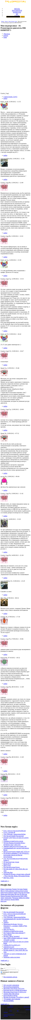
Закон (2, 897)
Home (2, 21)
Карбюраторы (15, 896)
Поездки (21, 892)
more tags (3, 901)
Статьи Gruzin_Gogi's (10, 96)
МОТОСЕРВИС (8, 1000)
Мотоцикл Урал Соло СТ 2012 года (14, 992)
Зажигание (8, 897)
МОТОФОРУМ (17, 10)
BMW (17, 899)
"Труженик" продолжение (11, 999)
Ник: (3, 968)
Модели (24, 894)
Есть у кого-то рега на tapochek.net (14, 830)
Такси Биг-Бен (8, 872)
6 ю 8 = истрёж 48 (9, 832)
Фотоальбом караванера (11, 987)
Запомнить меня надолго (10, 972)
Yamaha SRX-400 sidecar (11, 993)
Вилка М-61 (7, 863)
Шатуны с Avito (8, 877)
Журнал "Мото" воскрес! (11, 936)
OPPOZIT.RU (27, 1007)
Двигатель (6, 34)
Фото (2, 891)
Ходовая (20, 889)
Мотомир (11, 894)
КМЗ (22, 896)
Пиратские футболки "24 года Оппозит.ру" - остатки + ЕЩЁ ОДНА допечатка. (15, 925)
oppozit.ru (7, 899)
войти (5, 98)
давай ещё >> (5, 881)
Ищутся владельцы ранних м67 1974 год (16, 851)
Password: (4, 970)
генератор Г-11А (8, 947)
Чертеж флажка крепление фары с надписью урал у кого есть (14, 843)
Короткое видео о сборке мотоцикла (15, 990)
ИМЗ (25, 896)
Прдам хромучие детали (11, 862)
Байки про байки (24, 897)
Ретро (6, 892)
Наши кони (4, 894)
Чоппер (14, 889)
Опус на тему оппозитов (11, 985)
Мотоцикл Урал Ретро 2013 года (13, 988)
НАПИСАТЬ (17, 12)
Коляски (8, 896)
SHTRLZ (28, 1009)
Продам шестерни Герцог (11, 867)
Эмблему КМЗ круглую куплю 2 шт (15, 846)
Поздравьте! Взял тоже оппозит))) (14, 933)
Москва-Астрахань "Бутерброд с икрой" (16, 997)
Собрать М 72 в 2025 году (11, 945)
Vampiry (6, 922)
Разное (15, 892)
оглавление (10, 1007)
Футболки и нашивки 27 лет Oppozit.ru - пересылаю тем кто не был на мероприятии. (16, 855)
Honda (13, 899)
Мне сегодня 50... (9, 929)
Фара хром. (7, 865)
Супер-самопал (9, 891)
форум (11, 1005)
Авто (2, 899)
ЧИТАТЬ (17, 9)
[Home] (15, 2)
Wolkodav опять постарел (11, 957)
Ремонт (5, 35)
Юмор (3, 889)
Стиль (26, 891)
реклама (6, 1016)
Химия (25, 889)
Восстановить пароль (10, 977)
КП (17, 14)
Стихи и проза (19, 891)
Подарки (26, 892)
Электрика (8, 889)
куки (10, 1010)
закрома (6, 1012)
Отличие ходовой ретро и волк (13, 841)
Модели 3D (18, 894)
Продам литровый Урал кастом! (13, 836)
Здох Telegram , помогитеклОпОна (14, 834)
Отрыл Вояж (7, 934)
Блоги (6, 21)
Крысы (3, 896)
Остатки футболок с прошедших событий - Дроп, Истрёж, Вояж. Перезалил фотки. (16, 875)
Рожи (5, 37)
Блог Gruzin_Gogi (13, 21)
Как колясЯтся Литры (10, 995)
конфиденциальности (9, 1014)
